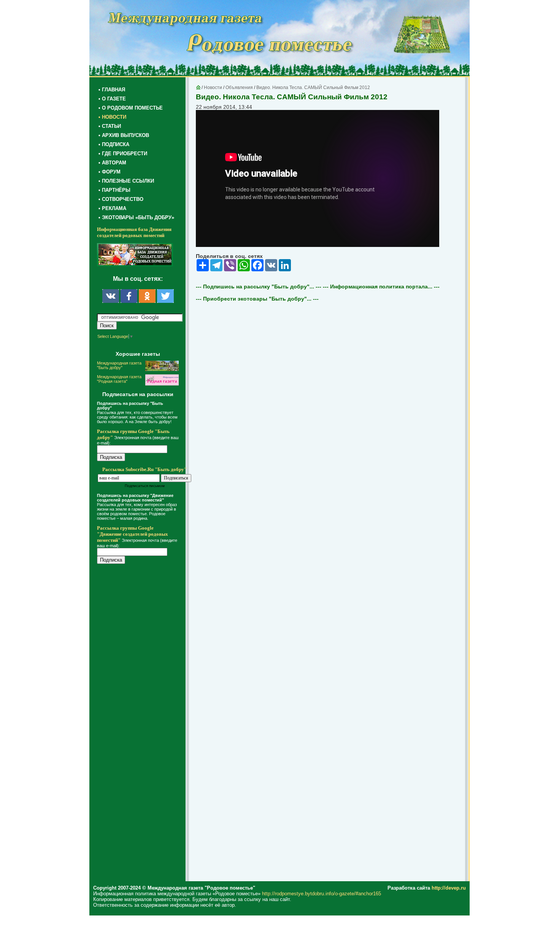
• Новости (112, 117)
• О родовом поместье (130, 108)
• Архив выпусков (123, 135)
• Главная (111, 89)
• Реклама (112, 208)
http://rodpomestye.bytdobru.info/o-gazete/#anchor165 (321, 893)
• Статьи (109, 126)
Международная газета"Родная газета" (119, 379)
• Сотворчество (120, 199)
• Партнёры (114, 190)
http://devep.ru (449, 888)
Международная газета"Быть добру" (119, 365)
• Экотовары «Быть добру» (136, 217)
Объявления (239, 87)
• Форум (109, 172)
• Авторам (112, 163)
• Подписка (113, 144)
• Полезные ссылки (126, 181)
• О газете (112, 99)
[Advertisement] (142, 724)
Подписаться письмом (145, 486)
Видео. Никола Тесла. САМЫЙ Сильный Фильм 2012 (313, 87)
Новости (213, 87)
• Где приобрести (122, 153)
